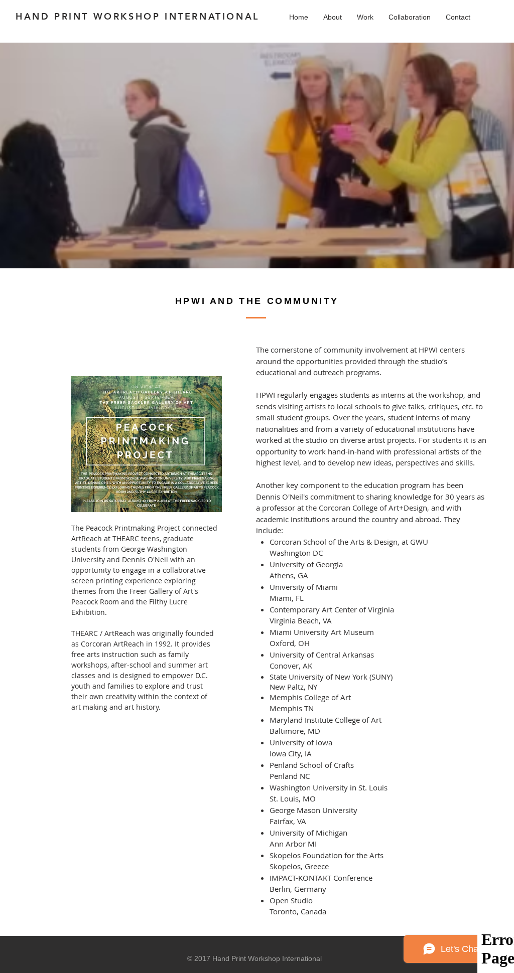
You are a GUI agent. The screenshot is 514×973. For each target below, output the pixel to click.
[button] (365, 17)
